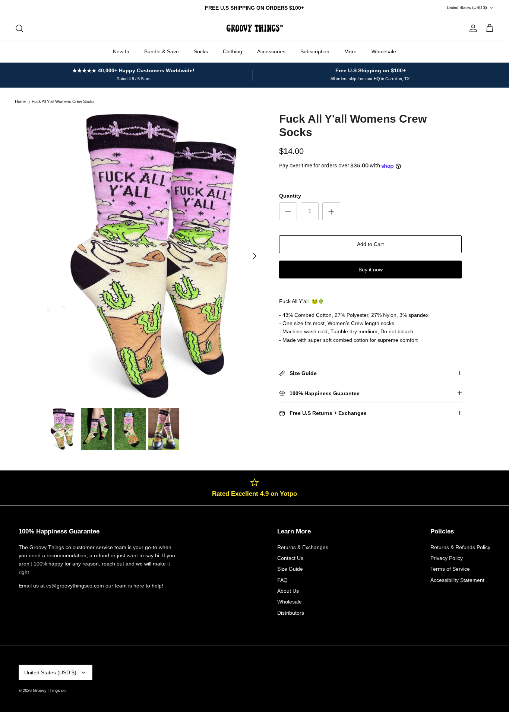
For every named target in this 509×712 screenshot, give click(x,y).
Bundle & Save (161, 51)
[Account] (472, 28)
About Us (288, 591)
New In (121, 51)
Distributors (290, 613)
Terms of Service (450, 569)
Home (20, 102)
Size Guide (290, 569)
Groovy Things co (49, 690)
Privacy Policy (446, 558)
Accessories (271, 51)
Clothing (232, 51)
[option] (155, 256)
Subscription (314, 51)
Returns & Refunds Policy (460, 547)
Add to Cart (370, 244)
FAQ (282, 580)
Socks (201, 51)
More (350, 51)
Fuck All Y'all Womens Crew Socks (63, 102)
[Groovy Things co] (255, 28)
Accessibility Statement (457, 580)
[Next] (254, 256)
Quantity (290, 196)
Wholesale (384, 51)
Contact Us (290, 558)
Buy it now (370, 269)
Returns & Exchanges (302, 547)
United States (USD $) (467, 7)
